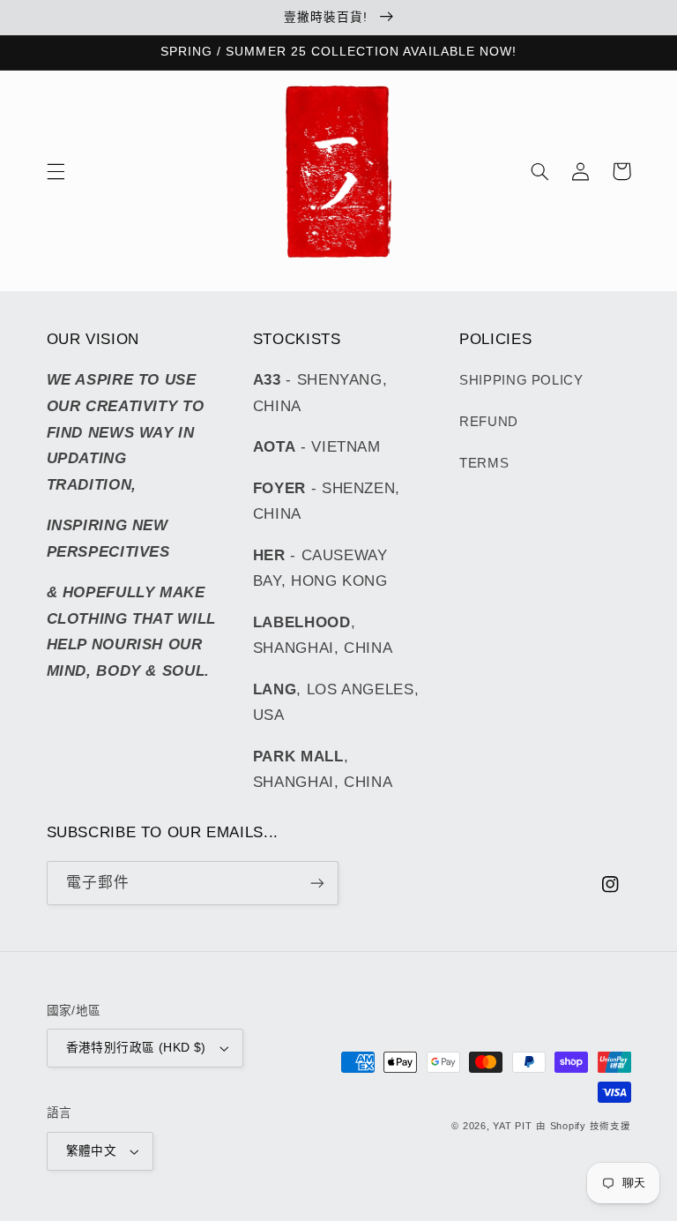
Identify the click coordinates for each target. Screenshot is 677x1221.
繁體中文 (91, 1150)
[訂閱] (317, 882)
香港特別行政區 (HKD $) (136, 1047)
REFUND (488, 422)
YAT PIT (512, 1125)
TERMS (484, 463)
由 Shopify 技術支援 (583, 1125)
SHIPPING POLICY (521, 380)
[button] (55, 171)
